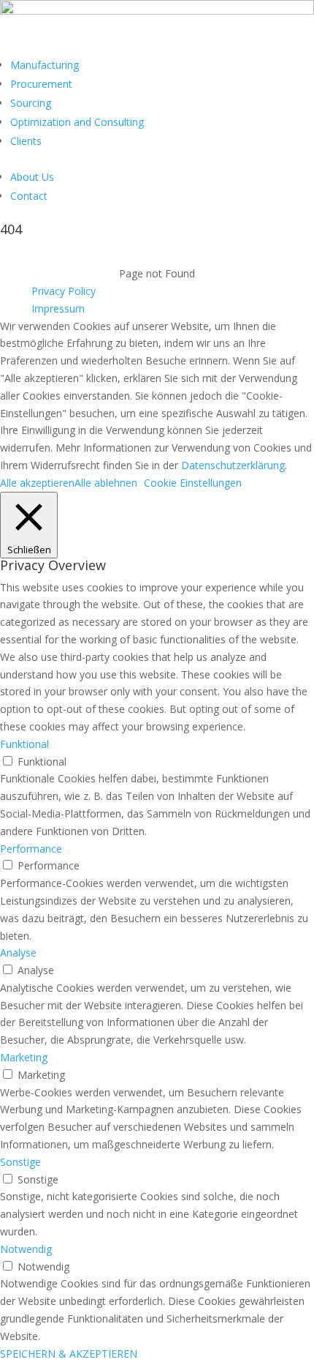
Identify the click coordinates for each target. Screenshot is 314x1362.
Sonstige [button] (20, 1162)
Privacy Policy (63, 291)
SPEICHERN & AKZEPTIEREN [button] (68, 1354)
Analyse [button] (18, 952)
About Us (32, 177)
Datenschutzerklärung (233, 465)
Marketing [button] (23, 1057)
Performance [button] (31, 849)
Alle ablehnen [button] (105, 483)
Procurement (41, 84)
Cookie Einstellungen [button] (193, 483)
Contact (28, 196)
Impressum (58, 308)
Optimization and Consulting (77, 122)
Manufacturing (44, 65)
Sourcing (30, 103)
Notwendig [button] (26, 1249)
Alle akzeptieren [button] (37, 483)
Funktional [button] (24, 744)
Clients (26, 141)
